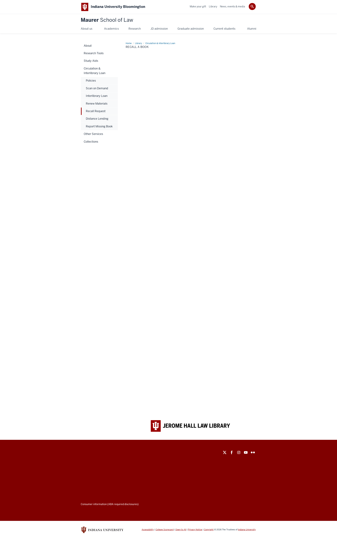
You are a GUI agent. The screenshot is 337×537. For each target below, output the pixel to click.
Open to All (180, 529)
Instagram (239, 452)
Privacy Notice (195, 529)
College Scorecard (165, 529)
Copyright (209, 529)
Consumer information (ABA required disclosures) (110, 504)
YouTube (246, 452)
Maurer (107, 20)
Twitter (224, 452)
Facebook (231, 452)
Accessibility (148, 529)
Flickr (253, 452)
